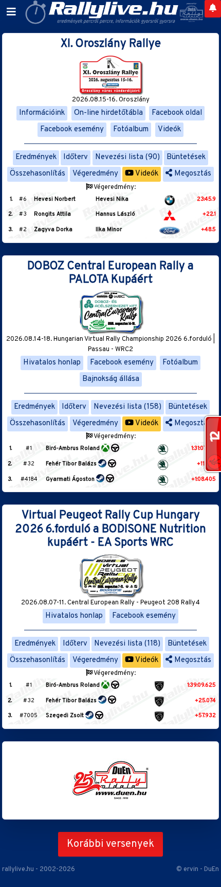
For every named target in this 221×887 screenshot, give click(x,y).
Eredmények (36, 157)
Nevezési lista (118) (127, 644)
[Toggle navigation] (11, 12)
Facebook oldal (177, 113)
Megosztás (191, 174)
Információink (42, 113)
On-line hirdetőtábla (108, 113)
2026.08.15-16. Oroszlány (111, 100)
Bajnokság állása (110, 379)
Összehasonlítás (37, 174)
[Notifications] (213, 9)
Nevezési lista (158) (127, 407)
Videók (169, 129)
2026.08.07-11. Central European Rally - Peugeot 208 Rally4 (110, 603)
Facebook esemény (72, 129)
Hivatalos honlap (52, 363)
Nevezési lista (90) (127, 157)
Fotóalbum (131, 129)
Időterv (75, 157)
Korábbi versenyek (110, 844)
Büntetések (186, 157)
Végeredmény (95, 174)
